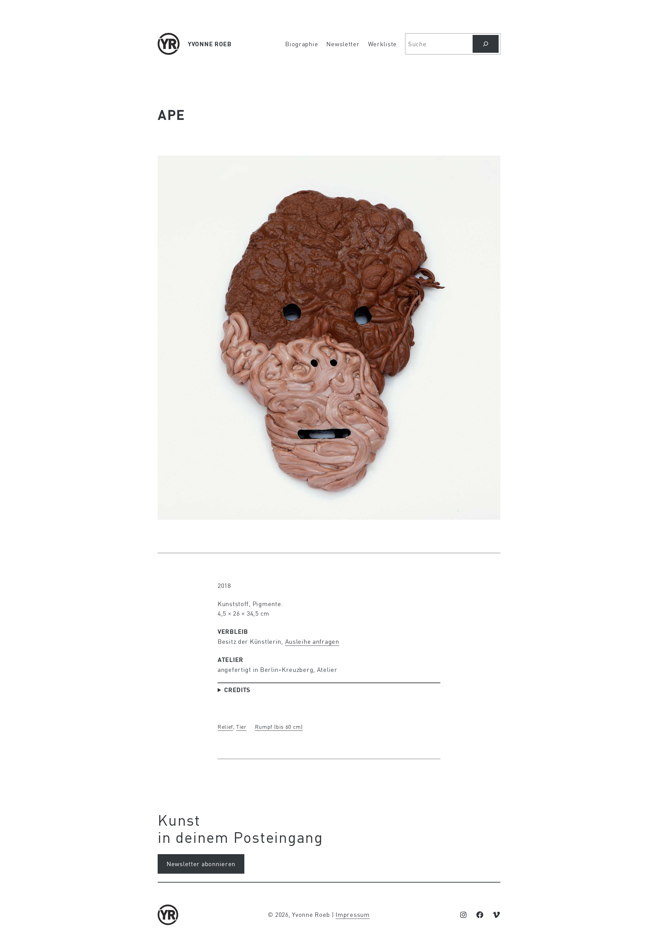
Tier (241, 726)
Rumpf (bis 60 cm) (279, 726)
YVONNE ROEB (210, 44)
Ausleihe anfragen (312, 641)
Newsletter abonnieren (201, 864)
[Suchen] (486, 44)
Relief (225, 726)
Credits (237, 689)
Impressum (352, 914)
